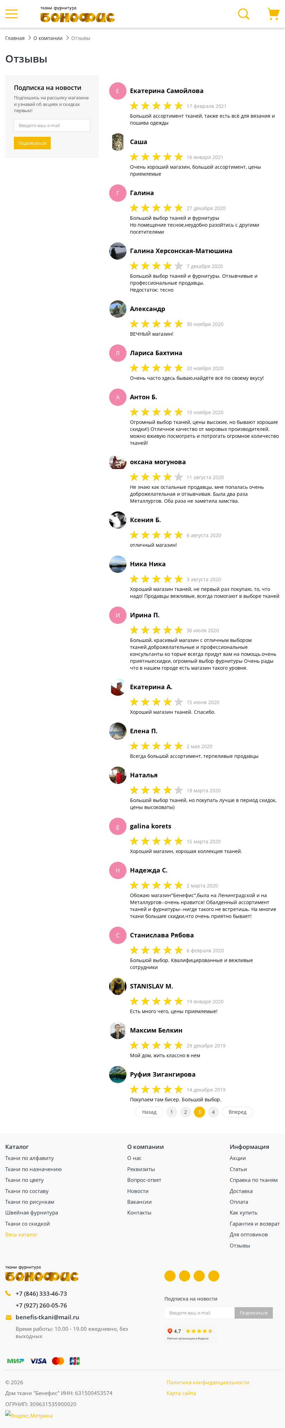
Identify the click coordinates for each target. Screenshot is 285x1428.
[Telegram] (199, 1275)
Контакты (139, 1212)
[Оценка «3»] (156, 105)
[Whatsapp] (213, 1275)
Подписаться (32, 143)
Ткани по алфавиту (29, 1157)
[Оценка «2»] (145, 105)
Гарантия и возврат (255, 1223)
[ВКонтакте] (170, 1275)
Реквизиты (141, 1169)
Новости (138, 1190)
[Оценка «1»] (134, 105)
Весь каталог (21, 1234)
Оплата (239, 1201)
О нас (134, 1157)
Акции (238, 1157)
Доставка (241, 1190)
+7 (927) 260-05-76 (41, 1305)
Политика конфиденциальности (208, 1382)
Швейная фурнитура (31, 1212)
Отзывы (240, 1245)
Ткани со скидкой (27, 1223)
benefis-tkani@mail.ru (47, 1317)
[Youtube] (184, 1275)
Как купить (244, 1212)
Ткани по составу (27, 1190)
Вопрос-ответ (144, 1179)
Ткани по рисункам (29, 1201)
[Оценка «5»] (178, 105)
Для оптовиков (249, 1234)
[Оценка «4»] (167, 105)
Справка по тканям (254, 1179)
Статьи (238, 1169)
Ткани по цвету (24, 1179)
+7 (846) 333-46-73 (41, 1293)
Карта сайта (181, 1392)
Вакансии (139, 1201)
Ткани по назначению (33, 1169)
